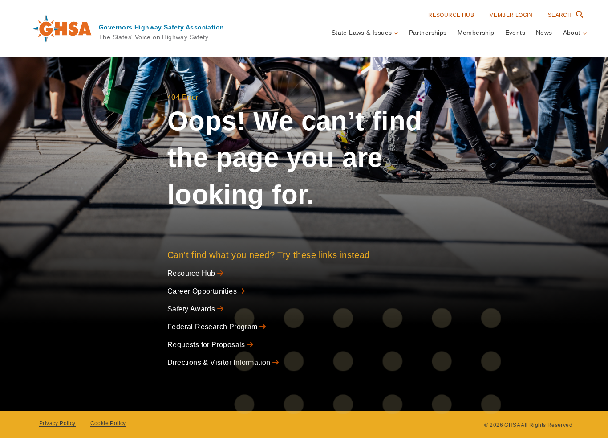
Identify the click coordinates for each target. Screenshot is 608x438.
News (544, 32)
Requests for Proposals (207, 344)
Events (515, 32)
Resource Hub (451, 15)
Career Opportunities (203, 291)
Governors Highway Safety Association (161, 27)
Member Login (511, 15)
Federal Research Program (213, 327)
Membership (476, 32)
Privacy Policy (57, 423)
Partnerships (428, 32)
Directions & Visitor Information (219, 362)
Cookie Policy (108, 423)
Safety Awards (192, 309)
